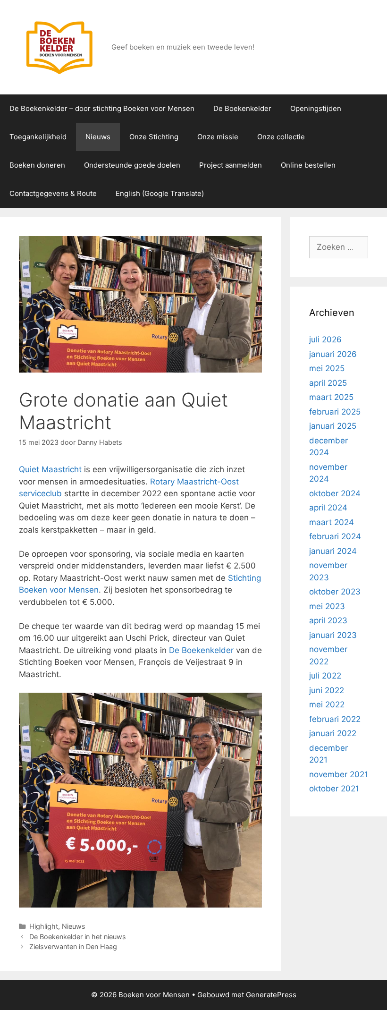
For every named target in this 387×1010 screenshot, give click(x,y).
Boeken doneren (37, 165)
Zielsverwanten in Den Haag (73, 946)
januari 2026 (333, 354)
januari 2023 (333, 635)
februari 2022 (335, 719)
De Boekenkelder (242, 108)
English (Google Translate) (160, 193)
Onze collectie (281, 136)
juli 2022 (325, 675)
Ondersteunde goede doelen (132, 165)
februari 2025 (335, 411)
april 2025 (328, 383)
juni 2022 (326, 690)
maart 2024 (331, 522)
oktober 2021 (334, 788)
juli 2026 (325, 339)
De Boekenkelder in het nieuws (77, 937)
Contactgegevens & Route (53, 193)
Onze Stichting (153, 136)
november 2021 (338, 774)
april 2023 (328, 620)
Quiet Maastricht (50, 469)
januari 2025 (332, 426)
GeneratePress (271, 994)
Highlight (43, 926)
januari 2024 (333, 551)
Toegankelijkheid (38, 136)
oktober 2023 (335, 591)
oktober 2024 (335, 493)
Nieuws (97, 136)
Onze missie (217, 136)
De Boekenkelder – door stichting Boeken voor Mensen (101, 108)
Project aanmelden (230, 165)
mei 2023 (327, 606)
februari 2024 (335, 536)
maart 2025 (331, 397)
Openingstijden (315, 108)
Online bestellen (308, 165)
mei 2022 (327, 704)
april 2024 (328, 507)
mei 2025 (327, 368)
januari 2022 (332, 733)
